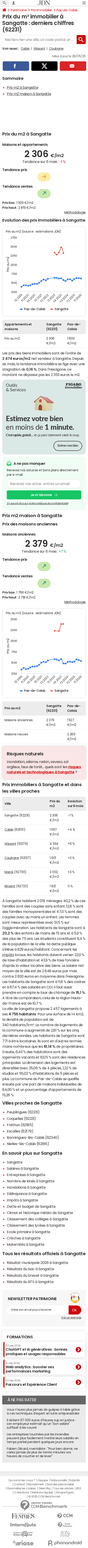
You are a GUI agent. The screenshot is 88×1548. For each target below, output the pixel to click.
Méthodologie (75, 212)
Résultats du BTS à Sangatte (30, 1281)
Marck (9, 872)
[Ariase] (23, 1542)
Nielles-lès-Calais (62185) (28, 1143)
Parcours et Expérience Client (31, 1382)
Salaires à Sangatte (23, 1168)
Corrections (21, 1492)
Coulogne (56, 48)
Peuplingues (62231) (23, 1112)
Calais (25, 48)
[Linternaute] (23, 1525)
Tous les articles (63, 1488)
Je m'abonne (41, 494)
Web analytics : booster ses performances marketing (30, 1367)
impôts (8, 954)
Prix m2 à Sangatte (22, 87)
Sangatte (14, 1162)
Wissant (39, 48)
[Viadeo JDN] (65, 1534)
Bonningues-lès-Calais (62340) (33, 1137)
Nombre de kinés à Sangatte (31, 1181)
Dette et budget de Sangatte (31, 1206)
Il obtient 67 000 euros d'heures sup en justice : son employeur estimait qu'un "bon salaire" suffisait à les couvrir (41, 1424)
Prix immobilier (41, 10)
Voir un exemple (71, 1317)
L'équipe (43, 1480)
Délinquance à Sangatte (27, 1193)
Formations (20, 1337)
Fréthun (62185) (20, 1125)
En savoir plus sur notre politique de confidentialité (37, 503)
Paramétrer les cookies (21, 1488)
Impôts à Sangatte (22, 1200)
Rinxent (10, 886)
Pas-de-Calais (67, 10)
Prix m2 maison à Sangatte (29, 94)
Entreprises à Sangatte (26, 1175)
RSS (78, 1488)
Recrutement (35, 1484)
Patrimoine (19, 10)
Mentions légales (42, 1492)
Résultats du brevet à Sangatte (33, 1275)
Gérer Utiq (44, 1488)
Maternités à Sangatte (25, 1244)
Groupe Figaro (65, 1492)
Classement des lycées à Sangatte (36, 1225)
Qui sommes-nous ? (21, 1480)
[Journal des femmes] (23, 1516)
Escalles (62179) (20, 1131)
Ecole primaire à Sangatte (28, 1232)
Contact (19, 1484)
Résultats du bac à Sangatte (30, 1269)
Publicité (74, 1480)
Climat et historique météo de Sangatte (40, 1212)
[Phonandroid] (65, 1543)
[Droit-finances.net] (65, 1525)
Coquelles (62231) (21, 1118)
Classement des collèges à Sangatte (37, 1219)
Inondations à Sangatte (26, 1187)
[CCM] (65, 1516)
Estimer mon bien (68, 445)
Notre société (59, 1480)
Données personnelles (60, 1484)
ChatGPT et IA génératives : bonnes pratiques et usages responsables (36, 1349)
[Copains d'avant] (23, 1534)
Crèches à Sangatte (23, 1238)
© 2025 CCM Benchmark (44, 1496)
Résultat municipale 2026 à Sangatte (37, 1262)
